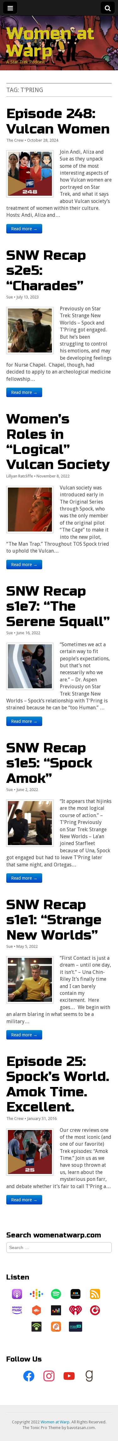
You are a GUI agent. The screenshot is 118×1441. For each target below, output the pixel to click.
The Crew (15, 140)
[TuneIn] (78, 1327)
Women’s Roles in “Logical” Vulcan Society (58, 442)
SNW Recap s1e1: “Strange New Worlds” (54, 919)
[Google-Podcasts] (39, 1294)
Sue (9, 297)
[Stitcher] (78, 1294)
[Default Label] (69, 1376)
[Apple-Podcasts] (20, 1294)
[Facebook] (29, 1376)
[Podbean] (39, 1327)
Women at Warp (50, 42)
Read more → (24, 228)
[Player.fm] (98, 1310)
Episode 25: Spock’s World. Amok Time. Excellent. (57, 1084)
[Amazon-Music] (20, 1310)
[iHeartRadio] (78, 1310)
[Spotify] (59, 1294)
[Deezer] (59, 1310)
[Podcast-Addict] (59, 1327)
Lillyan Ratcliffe (19, 476)
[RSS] (98, 1294)
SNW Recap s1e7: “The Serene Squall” (58, 606)
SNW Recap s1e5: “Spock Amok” (49, 763)
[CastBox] (39, 1310)
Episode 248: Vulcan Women (58, 121)
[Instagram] (49, 1376)
